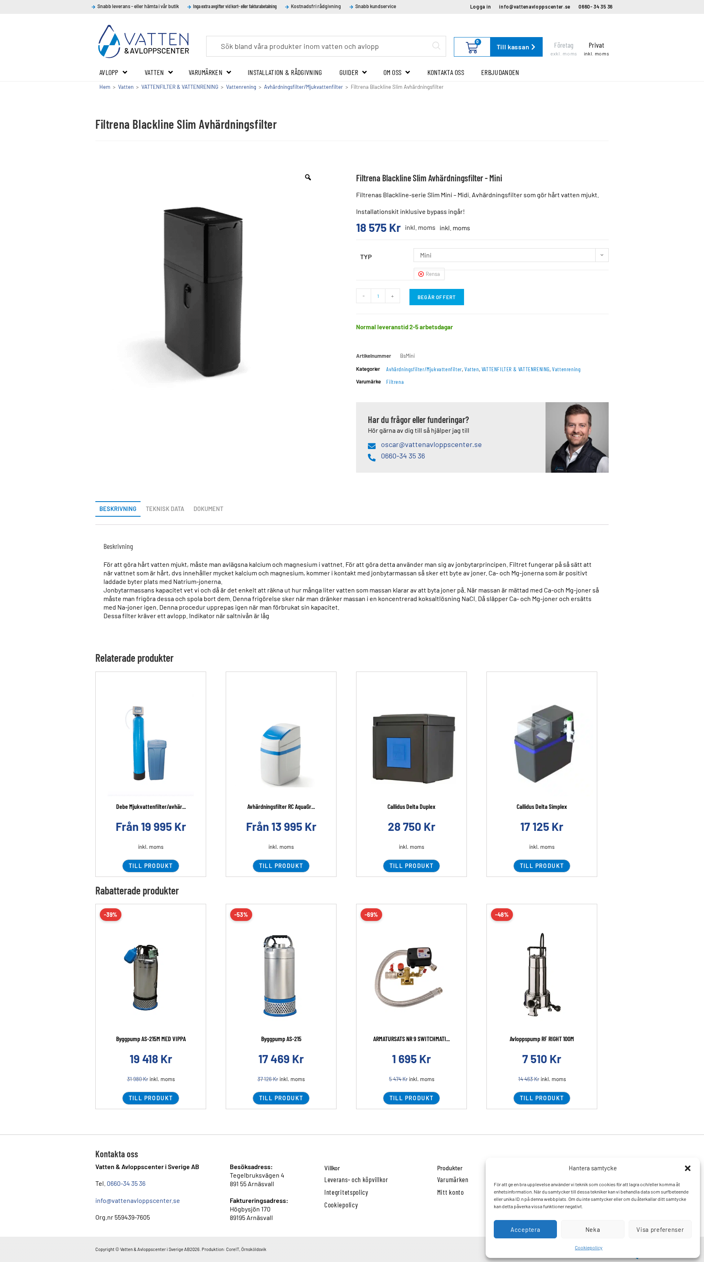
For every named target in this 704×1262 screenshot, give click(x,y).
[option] (208, 290)
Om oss (392, 72)
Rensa (433, 274)
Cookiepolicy (589, 1247)
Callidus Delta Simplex (542, 806)
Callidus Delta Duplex (411, 806)
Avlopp (109, 72)
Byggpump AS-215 (281, 1038)
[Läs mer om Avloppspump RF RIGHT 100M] (542, 977)
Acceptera (525, 1229)
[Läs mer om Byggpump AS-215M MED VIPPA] (151, 977)
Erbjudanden (500, 72)
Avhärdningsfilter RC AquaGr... (281, 806)
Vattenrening (241, 87)
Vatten (154, 72)
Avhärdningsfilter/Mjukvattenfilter (303, 87)
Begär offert (437, 297)
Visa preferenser (660, 1229)
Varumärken (205, 72)
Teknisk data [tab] (165, 508)
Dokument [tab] (208, 508)
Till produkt (151, 865)
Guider (349, 72)
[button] (688, 1168)
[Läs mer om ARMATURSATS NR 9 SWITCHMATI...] (411, 977)
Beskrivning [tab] (117, 508)
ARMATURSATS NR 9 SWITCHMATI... (411, 1038)
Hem (104, 87)
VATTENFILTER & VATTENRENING (179, 87)
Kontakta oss (445, 72)
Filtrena (395, 381)
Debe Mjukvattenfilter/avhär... (151, 806)
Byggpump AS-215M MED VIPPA (151, 1038)
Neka (593, 1229)
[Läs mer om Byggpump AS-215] (281, 977)
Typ (366, 256)
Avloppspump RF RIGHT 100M (542, 1038)
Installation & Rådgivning (285, 72)
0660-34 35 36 (126, 1183)
